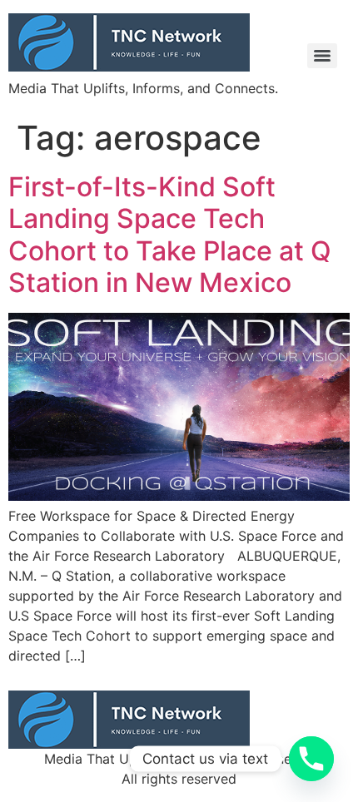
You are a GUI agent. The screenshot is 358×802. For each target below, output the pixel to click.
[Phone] (311, 758)
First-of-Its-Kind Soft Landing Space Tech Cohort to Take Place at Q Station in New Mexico (169, 235)
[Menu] (322, 55)
